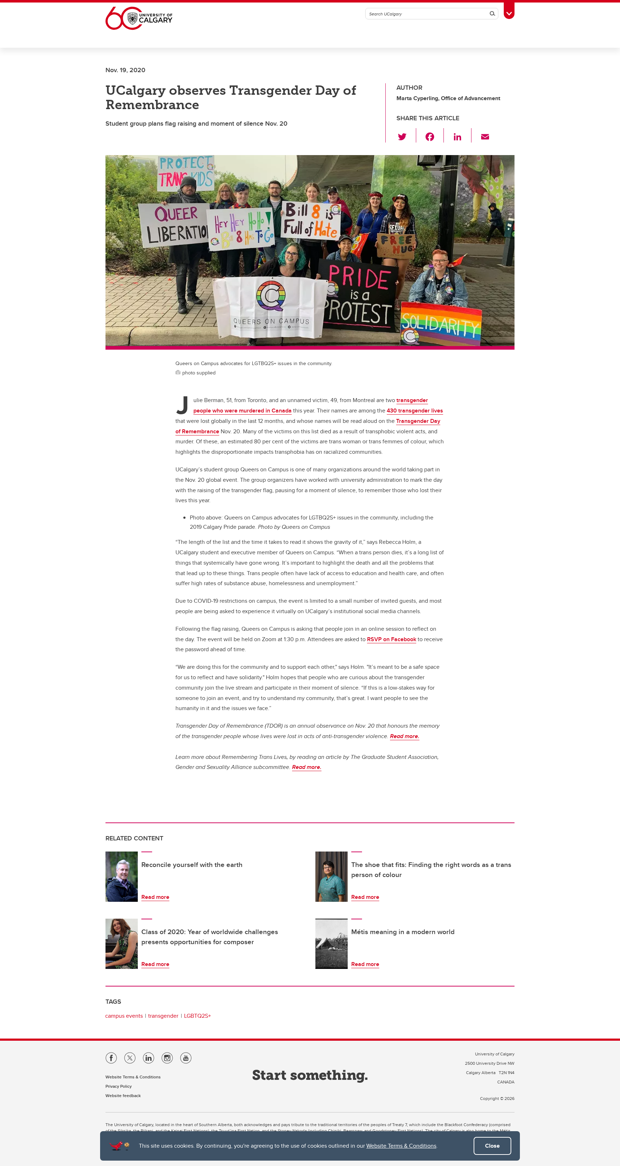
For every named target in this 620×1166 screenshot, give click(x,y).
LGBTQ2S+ (197, 1016)
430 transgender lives (415, 410)
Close (492, 1146)
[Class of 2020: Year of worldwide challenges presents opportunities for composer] (121, 944)
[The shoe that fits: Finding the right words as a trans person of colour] (331, 877)
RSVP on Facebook (391, 639)
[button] (406, 135)
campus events (124, 1016)
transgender (163, 1016)
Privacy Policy (118, 1086)
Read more (155, 897)
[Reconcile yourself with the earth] (121, 877)
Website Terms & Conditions (401, 1146)
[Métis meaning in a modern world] (331, 944)
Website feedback (123, 1095)
